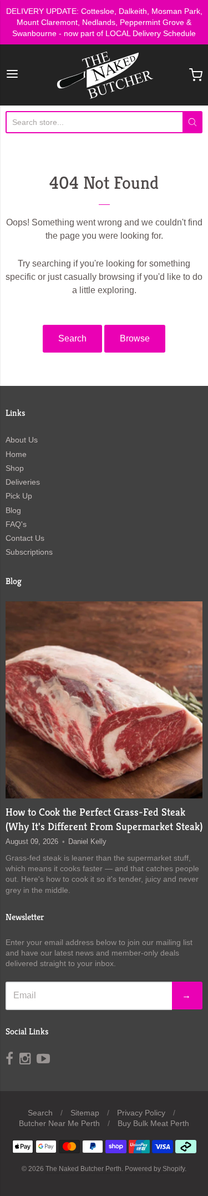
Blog (13, 510)
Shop (15, 468)
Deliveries (23, 482)
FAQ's (16, 524)
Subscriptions (29, 551)
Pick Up (19, 495)
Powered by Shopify (155, 1169)
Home (16, 454)
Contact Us (25, 538)
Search (72, 338)
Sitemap (84, 1112)
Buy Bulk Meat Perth (153, 1123)
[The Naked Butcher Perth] (104, 75)
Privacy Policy (141, 1112)
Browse (135, 338)
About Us (22, 439)
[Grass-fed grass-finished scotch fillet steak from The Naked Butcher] (104, 699)
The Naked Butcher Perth (83, 1169)
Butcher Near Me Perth (59, 1123)
